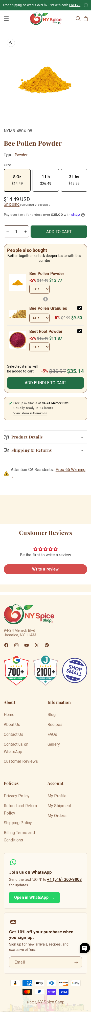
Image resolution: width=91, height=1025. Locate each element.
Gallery (54, 744)
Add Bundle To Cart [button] (45, 382)
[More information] (86, 5)
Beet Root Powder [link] (46, 331)
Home (9, 714)
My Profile (57, 795)
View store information (30, 413)
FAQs (52, 734)
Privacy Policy (17, 795)
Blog (52, 714)
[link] (17, 282)
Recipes (55, 724)
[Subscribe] (76, 962)
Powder (21, 155)
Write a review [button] (45, 569)
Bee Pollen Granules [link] (48, 308)
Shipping (11, 204)
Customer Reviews (21, 761)
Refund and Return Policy (20, 809)
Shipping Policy (18, 822)
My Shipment (59, 805)
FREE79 (74, 5)
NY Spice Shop (51, 1002)
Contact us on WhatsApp (16, 748)
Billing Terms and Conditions (19, 836)
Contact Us (14, 734)
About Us (12, 724)
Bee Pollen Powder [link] (46, 273)
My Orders (57, 815)
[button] (6, 18)
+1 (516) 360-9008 (64, 879)
